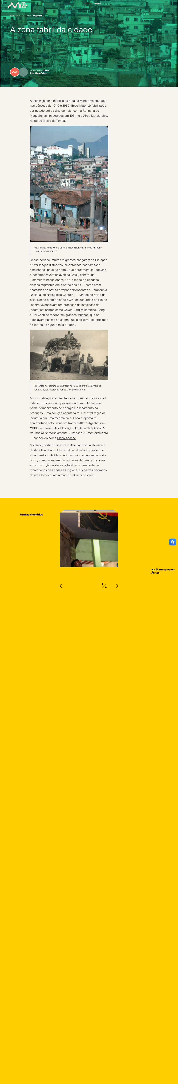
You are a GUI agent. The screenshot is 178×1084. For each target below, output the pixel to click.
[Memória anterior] (61, 586)
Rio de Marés (26, 16)
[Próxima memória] (117, 586)
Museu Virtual (15, 16)
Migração (37, 16)
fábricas (83, 315)
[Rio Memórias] (17, 5)
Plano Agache (66, 438)
